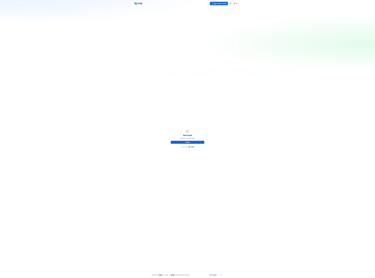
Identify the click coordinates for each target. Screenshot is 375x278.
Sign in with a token (220, 3)
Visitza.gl (212, 275)
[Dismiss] (221, 275)
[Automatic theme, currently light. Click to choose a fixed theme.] (230, 3)
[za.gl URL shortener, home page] (138, 3)
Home (188, 142)
